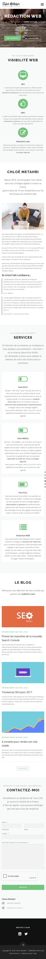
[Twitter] (26, 933)
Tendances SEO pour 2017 (17, 692)
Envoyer (23, 887)
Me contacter (31, 38)
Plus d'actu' (23, 768)
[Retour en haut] (23, 945)
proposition (31, 410)
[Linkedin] (19, 933)
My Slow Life (26, 248)
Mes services (12, 38)
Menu (42, 4)
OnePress (32, 950)
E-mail (5, 833)
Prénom (5, 829)
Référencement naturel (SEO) (15, 632)
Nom (4, 822)
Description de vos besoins (15, 842)
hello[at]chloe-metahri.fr (15, 908)
